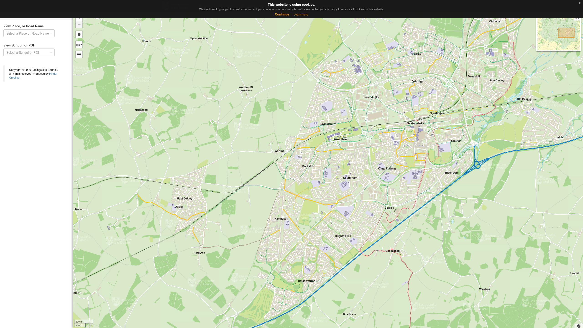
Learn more (301, 14)
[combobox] (29, 33)
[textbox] (27, 52)
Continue (282, 14)
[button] (79, 34)
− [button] (79, 24)
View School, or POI (18, 45)
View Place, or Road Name (23, 26)
